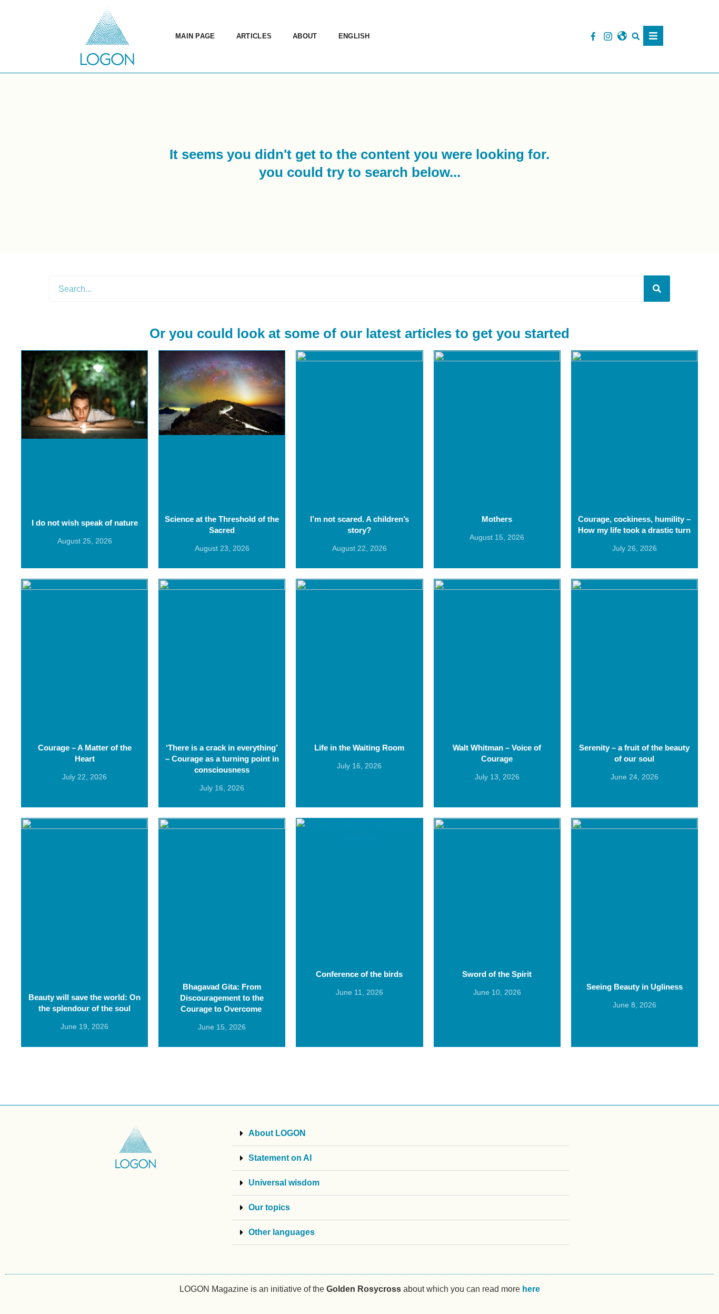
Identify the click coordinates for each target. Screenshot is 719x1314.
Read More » (84, 552)
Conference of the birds (359, 974)
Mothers (497, 519)
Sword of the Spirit (497, 974)
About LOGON (277, 1133)
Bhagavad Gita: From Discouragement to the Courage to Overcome (222, 997)
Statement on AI (280, 1157)
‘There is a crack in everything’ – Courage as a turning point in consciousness (222, 758)
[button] (636, 36)
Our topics (269, 1207)
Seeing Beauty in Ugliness (634, 986)
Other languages (281, 1232)
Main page (195, 36)
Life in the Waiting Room (359, 747)
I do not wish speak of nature (85, 522)
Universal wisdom (283, 1182)
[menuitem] (354, 36)
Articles (254, 36)
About (305, 36)
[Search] (657, 288)
